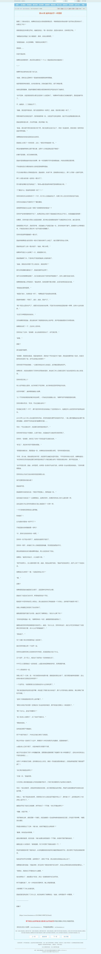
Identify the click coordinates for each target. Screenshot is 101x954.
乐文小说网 (17, 8)
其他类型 (71, 4)
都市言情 (35, 4)
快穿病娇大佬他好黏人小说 (74, 932)
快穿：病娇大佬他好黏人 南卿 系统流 (37, 931)
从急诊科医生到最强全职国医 (36, 942)
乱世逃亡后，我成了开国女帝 (64, 942)
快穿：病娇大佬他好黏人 (25, 8)
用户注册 (84, 1)
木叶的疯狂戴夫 (26, 942)
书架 (83, 4)
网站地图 (57, 947)
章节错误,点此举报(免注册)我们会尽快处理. (40, 921)
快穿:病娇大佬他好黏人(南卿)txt (79, 931)
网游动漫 (53, 4)
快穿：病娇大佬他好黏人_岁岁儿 (40, 950)
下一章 (55, 936)
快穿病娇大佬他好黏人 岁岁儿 (53, 932)
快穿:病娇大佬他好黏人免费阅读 (27, 932)
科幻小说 (59, 4)
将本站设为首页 (17, 1)
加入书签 (66, 936)
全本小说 (77, 4)
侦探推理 (47, 4)
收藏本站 (23, 1)
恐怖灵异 (65, 4)
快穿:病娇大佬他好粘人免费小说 (40, 932)
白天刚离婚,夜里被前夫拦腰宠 (77, 942)
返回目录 (44, 936)
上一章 (33, 936)
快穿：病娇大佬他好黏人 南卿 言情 (51, 931)
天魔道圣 (54, 944)
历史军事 (41, 4)
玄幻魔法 (23, 4)
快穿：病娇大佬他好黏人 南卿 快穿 (22, 931)
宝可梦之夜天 (59, 944)
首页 (17, 4)
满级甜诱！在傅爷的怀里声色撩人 (44, 944)
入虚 (44, 942)
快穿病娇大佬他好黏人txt (64, 932)
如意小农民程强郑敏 (50, 942)
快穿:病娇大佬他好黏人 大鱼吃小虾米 (65, 931)
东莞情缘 (56, 942)
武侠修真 (29, 4)
